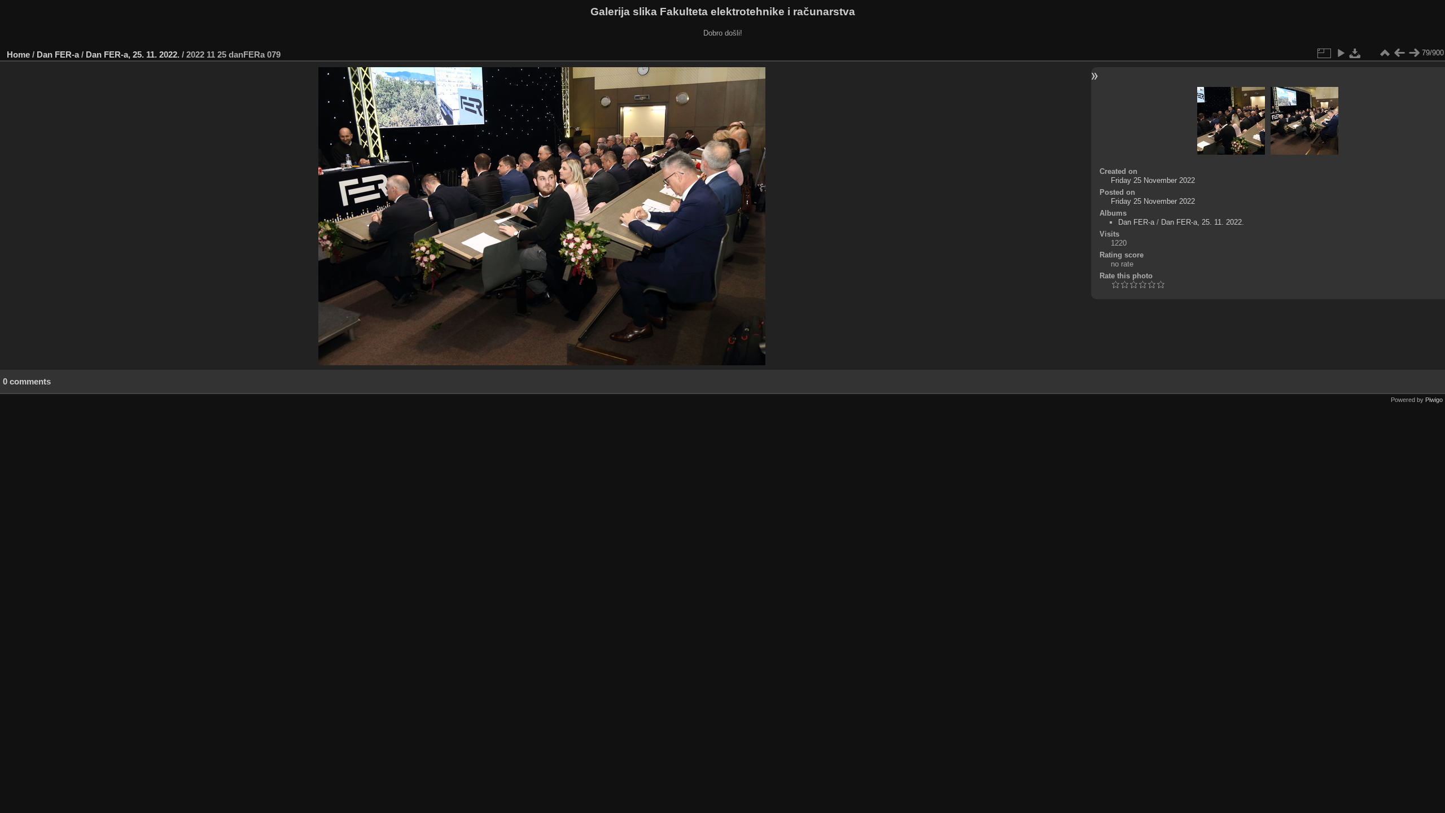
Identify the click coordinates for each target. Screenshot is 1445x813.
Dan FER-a (58, 54)
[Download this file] (1355, 53)
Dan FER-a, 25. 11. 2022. (132, 54)
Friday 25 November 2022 (1153, 180)
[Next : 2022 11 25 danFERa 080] (1414, 53)
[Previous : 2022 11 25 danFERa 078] (1399, 53)
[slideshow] (1340, 53)
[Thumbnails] (1384, 53)
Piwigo (1434, 399)
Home (18, 54)
